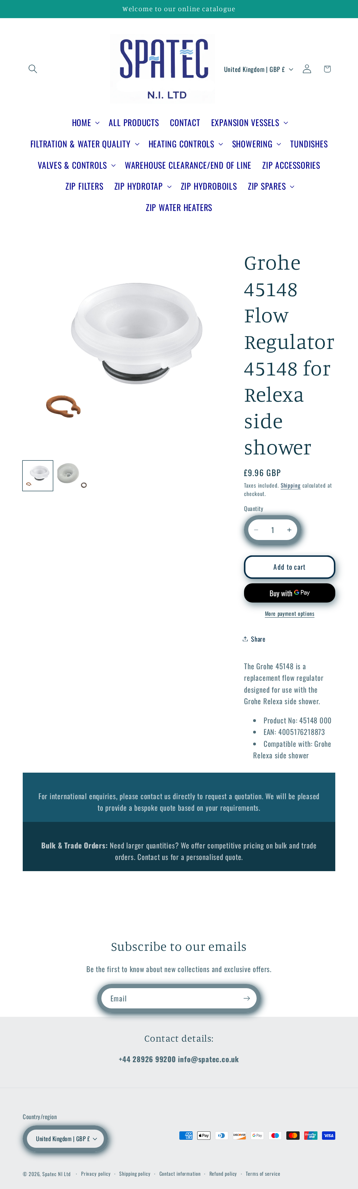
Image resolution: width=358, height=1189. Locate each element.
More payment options (290, 614)
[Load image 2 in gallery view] (72, 476)
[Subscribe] (247, 998)
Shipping (291, 485)
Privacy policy (96, 1173)
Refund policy (223, 1173)
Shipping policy (135, 1173)
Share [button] (258, 638)
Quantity (253, 508)
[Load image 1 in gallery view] (38, 476)
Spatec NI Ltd (56, 1173)
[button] (33, 69)
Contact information (180, 1173)
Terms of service (263, 1173)
